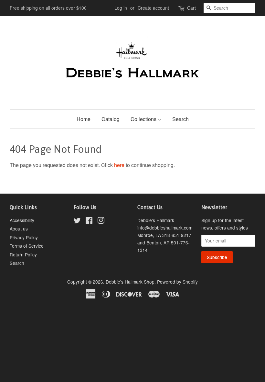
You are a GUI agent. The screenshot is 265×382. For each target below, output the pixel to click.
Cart (191, 8)
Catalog (110, 119)
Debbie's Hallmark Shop (130, 281)
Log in (120, 8)
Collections (144, 119)
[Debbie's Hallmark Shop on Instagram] (100, 221)
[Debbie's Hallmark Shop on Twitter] (77, 221)
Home (83, 119)
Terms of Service (27, 245)
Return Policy (23, 254)
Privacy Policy (24, 237)
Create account (153, 8)
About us (19, 228)
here (119, 165)
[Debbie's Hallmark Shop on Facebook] (89, 221)
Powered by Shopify (177, 281)
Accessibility (22, 220)
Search (180, 119)
